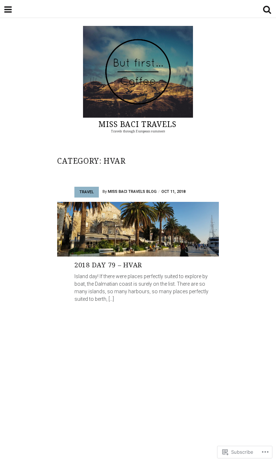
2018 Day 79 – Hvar (108, 265)
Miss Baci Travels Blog (132, 191)
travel (86, 192)
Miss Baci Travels (137, 124)
